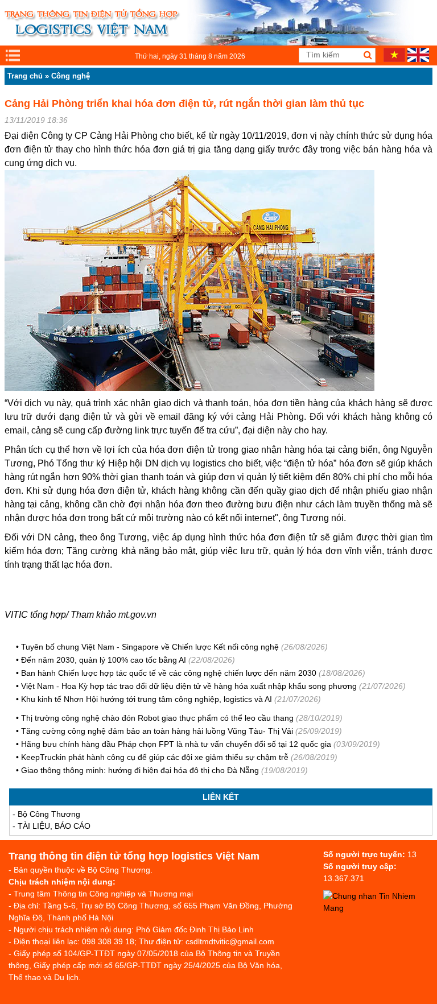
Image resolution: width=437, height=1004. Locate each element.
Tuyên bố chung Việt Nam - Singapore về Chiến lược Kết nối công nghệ (150, 646)
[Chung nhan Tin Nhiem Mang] (380, 907)
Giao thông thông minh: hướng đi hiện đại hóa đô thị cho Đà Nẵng (140, 770)
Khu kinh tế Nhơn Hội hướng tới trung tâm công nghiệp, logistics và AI (146, 699)
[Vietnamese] (394, 59)
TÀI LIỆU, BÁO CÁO (54, 826)
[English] (418, 59)
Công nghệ (70, 76)
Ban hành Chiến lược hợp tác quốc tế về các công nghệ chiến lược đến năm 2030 (168, 672)
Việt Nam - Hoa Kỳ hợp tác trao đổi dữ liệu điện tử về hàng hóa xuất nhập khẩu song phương (189, 686)
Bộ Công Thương (49, 814)
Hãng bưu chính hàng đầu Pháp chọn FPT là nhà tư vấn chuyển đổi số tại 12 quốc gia (176, 744)
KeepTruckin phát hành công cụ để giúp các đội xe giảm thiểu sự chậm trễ (154, 757)
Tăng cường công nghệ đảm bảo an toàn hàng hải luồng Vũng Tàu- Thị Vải (157, 731)
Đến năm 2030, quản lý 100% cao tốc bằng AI (103, 659)
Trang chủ (25, 76)
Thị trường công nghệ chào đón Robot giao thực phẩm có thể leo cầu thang (157, 717)
